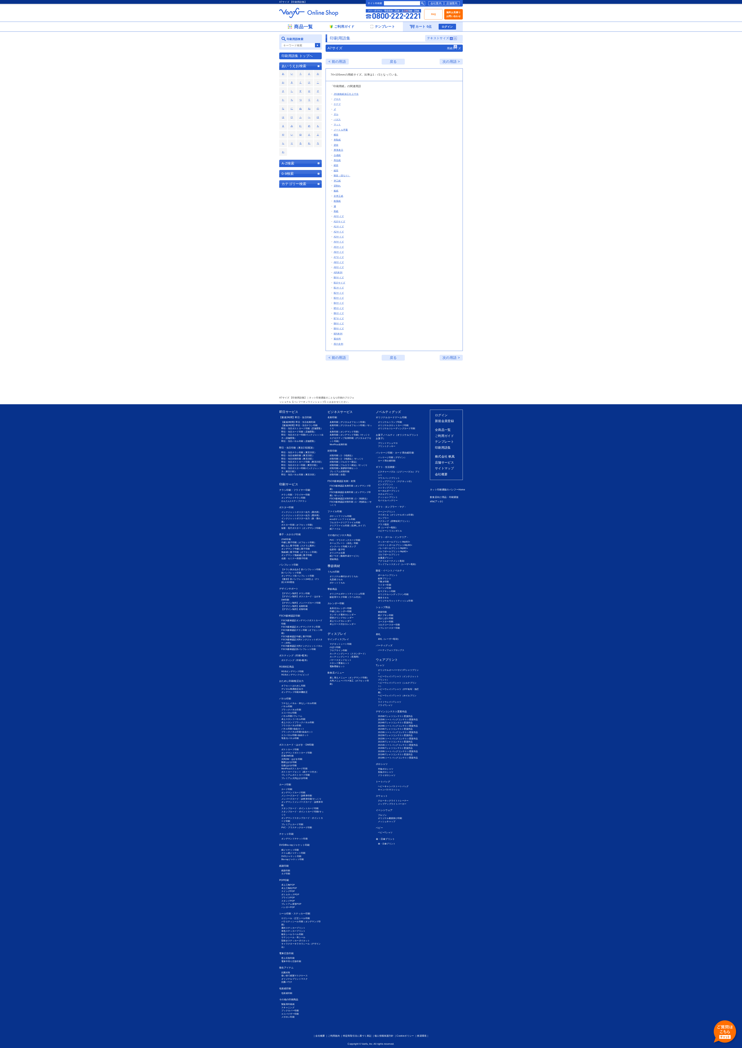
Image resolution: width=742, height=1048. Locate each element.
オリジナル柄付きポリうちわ (344, 576)
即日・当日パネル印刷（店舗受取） (298, 441)
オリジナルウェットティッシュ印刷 (395, 601)
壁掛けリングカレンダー (342, 618)
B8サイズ (339, 323)
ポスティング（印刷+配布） (294, 655)
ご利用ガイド (444, 435)
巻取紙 (337, 139)
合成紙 (337, 155)
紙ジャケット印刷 (290, 850)
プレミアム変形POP (291, 904)
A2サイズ (339, 231)
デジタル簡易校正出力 (292, 689)
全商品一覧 (443, 429)
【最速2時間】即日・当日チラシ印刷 (299, 425)
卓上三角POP (288, 885)
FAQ (433, 14)
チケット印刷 (286, 834)
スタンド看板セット (339, 663)
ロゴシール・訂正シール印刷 (295, 918)
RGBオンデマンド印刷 (292, 671)
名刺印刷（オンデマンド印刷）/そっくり (350, 435)
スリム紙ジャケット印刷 (293, 853)
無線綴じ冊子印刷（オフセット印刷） (299, 552)
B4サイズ (339, 303)
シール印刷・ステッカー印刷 (294, 913)
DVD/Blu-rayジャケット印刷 (294, 845)
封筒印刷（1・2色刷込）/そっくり (346, 459)
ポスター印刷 (286, 507)
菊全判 (337, 338)
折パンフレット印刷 (291, 573)
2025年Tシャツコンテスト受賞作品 (395, 716)
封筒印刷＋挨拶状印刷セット (344, 468)
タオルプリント (385, 494)
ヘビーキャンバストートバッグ (393, 786)
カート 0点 (423, 26)
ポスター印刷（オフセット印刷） (297, 525)
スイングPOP (288, 891)
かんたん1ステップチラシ (294, 501)
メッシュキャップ (387, 821)
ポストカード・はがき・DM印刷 (296, 744)
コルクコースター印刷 (389, 624)
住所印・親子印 (337, 549)
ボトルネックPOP (290, 894)
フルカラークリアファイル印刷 (345, 522)
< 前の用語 (337, 62)
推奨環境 (421, 1035)
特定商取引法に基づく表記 (357, 1035)
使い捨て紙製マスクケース (294, 975)
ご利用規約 (334, 1035)
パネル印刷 (285, 698)
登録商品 (334, 559)
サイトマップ (444, 468)
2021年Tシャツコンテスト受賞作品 (395, 742)
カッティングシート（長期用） (345, 657)
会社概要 (441, 474)
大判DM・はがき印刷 (291, 759)
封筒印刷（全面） (338, 474)
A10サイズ (339, 221)
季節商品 (332, 589)
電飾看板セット (337, 666)
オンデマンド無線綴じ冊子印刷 (296, 555)
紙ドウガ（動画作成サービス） (345, 556)
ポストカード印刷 (290, 749)
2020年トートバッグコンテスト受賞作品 (398, 751)
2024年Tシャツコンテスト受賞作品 (395, 722)
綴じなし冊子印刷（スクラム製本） (298, 545)
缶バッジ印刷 (384, 588)
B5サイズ (339, 308)
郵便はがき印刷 (289, 762)
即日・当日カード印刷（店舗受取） (298, 432)
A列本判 (338, 272)
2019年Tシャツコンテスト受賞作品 (395, 754)
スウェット (382, 796)
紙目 (336, 165)
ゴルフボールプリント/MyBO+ (393, 551)
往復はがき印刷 (289, 765)
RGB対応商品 (286, 666)
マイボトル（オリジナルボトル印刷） (396, 515)
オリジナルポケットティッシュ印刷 (347, 594)
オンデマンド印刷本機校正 (294, 692)
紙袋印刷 (284, 866)
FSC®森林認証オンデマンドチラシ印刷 (300, 627)
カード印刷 (285, 784)
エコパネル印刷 (289, 713)
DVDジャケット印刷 (291, 856)
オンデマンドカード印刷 (293, 792)
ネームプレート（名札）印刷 (344, 543)
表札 (378, 634)
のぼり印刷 (335, 647)
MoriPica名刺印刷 (338, 444)
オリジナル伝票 (337, 553)
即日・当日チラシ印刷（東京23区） (299, 452)
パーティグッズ (384, 645)
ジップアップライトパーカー (392, 804)
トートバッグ (383, 781)
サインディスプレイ (338, 639)
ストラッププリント (388, 488)
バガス (337, 119)
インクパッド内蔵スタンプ (343, 546)
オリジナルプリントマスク (294, 979)
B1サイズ (339, 287)
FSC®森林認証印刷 (289, 615)
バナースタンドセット (340, 660)
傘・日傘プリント (385, 839)
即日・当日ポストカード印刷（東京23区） (302, 462)
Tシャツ (380, 665)
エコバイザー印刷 (290, 1014)
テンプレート (444, 441)
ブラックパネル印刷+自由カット (297, 732)
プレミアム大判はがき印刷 (294, 778)
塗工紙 (337, 180)
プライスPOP (288, 897)
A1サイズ (339, 226)
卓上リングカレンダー (340, 621)
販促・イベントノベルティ (390, 570)
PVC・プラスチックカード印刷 (296, 827)
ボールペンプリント (388, 575)
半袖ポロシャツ (385, 769)
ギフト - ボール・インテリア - (392, 537)
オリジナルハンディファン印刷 (393, 594)
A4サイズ (339, 241)
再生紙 (337, 160)
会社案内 (436, 3)
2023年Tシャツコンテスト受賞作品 (395, 729)
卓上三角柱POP (289, 888)
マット (337, 124)
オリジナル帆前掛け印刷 (390, 818)
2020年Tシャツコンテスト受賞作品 (395, 748)
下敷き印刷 (383, 581)
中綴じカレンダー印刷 (340, 611)
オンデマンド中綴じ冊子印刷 (295, 549)
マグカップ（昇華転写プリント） (394, 521)
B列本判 (338, 333)
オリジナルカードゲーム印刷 (391, 417)
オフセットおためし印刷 (293, 686)
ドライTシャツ (385, 705)
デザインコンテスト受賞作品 (391, 711)
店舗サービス (444, 462)
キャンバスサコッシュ (389, 789)
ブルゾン (382, 815)
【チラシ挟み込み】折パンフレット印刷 (301, 569)
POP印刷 (284, 880)
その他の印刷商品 (288, 999)
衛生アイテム (286, 967)
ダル (336, 114)
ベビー (379, 827)
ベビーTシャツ (385, 832)
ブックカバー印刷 (290, 1010)
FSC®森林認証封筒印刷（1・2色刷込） (349, 498)
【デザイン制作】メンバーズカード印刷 (301, 603)
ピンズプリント (385, 484)
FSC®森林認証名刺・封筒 (342, 481)
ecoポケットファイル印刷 (342, 519)
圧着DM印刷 (287, 756)
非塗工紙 (338, 196)
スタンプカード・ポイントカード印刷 (299, 808)
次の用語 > (451, 62)
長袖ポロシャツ (385, 772)
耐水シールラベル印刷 (292, 934)
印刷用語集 (443, 447)
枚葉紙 (337, 201)
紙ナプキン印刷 (385, 615)
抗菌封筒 (285, 972)
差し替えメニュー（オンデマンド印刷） (349, 677)
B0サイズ (339, 277)
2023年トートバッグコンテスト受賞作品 (398, 732)
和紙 (336, 211)
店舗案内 (451, 3)
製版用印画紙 (287, 1004)
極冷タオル (383, 597)
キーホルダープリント (389, 491)
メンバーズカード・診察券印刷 (296, 795)
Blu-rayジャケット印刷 (292, 859)
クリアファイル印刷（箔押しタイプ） (348, 525)
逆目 (336, 145)
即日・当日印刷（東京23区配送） (297, 447)
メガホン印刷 (287, 1017)
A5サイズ (339, 247)
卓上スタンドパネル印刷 (293, 719)
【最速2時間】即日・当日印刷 (295, 417)
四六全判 (338, 344)
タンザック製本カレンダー (343, 614)
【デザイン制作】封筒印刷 (294, 609)
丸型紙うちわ (336, 579)
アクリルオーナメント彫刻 (391, 561)
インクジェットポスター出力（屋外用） (301, 515)
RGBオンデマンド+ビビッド (295, 674)
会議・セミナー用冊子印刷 (294, 558)
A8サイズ (339, 262)
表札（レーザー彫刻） (389, 639)
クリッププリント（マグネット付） (395, 481)
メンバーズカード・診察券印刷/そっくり (301, 799)
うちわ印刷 (334, 571)
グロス (337, 99)
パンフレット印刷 (288, 564)
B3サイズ (339, 298)
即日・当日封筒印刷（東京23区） (297, 459)
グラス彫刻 (383, 524)
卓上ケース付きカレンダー (343, 624)
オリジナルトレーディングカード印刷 (396, 428)
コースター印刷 (385, 621)
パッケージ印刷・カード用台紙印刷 (395, 452)
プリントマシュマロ (388, 443)
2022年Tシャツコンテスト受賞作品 (395, 735)
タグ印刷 (285, 873)
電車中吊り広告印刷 (291, 961)
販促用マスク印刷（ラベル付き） (346, 597)
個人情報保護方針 (384, 1035)
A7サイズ (339, 257)
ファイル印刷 (335, 511)
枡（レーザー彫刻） (388, 527)
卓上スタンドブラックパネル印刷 (297, 722)
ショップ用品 (383, 607)
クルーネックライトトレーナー (393, 800)
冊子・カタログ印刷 (290, 534)
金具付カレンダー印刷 (340, 608)
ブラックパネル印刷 (291, 709)
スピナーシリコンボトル (390, 531)
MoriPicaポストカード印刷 (294, 768)
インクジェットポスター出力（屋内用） (301, 512)
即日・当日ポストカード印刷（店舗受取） (302, 428)
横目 (336, 134)
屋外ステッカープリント (293, 928)
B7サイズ (339, 318)
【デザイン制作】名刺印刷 (294, 606)
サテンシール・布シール (293, 937)
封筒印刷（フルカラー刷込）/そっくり (349, 465)
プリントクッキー (387, 446)
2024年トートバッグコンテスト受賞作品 (398, 726)
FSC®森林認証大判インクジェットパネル (301, 646)
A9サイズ (339, 267)
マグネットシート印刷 (340, 644)
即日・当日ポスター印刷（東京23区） (300, 465)
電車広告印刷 (286, 953)
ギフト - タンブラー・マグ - (391, 506)
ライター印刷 (384, 585)
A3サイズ (339, 236)
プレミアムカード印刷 (292, 824)
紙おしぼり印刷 (385, 618)
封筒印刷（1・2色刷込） (342, 455)
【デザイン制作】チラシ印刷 (295, 593)
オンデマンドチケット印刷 (294, 838)
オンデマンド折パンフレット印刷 (297, 576)
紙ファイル (335, 529)
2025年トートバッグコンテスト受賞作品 (398, 719)
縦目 (336, 170)
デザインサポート (288, 588)
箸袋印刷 (382, 612)
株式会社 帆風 (445, 456)
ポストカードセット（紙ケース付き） (299, 772)
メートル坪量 (341, 129)
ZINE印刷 (286, 539)
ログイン (447, 26)
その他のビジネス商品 (339, 535)
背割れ (337, 185)
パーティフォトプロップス (391, 650)
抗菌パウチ (286, 982)
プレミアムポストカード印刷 (295, 775)
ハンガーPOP (288, 907)
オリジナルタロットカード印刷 (393, 425)
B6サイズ (339, 313)
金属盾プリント (385, 558)
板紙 (336, 190)
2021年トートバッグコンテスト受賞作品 (398, 745)
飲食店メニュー (336, 672)
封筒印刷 (332, 450)
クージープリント (387, 511)
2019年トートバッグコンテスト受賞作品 (398, 758)
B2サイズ (339, 293)
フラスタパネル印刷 (291, 725)
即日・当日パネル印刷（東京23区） (299, 474)
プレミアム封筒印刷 (339, 471)
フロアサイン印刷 (338, 650)
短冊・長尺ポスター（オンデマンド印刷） (302, 528)
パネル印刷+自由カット (293, 729)
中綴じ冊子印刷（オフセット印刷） (298, 542)
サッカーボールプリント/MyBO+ (394, 542)
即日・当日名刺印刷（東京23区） (297, 455)
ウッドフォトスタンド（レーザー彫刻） (397, 564)
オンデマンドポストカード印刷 (296, 753)
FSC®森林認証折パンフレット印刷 (298, 649)
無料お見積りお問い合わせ (453, 14)
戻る (393, 62)
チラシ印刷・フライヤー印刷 (294, 490)
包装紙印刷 (285, 988)
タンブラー (383, 518)
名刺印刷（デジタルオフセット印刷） (348, 422)
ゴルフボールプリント (389, 554)
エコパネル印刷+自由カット (295, 735)
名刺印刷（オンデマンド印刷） (345, 432)
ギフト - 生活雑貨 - (386, 467)
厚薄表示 (338, 150)
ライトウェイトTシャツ (389, 702)
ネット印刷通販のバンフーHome (447, 489)
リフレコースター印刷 (389, 628)
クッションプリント (388, 497)
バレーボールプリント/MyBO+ (393, 548)
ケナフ (337, 104)
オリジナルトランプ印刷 (390, 422)
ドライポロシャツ (387, 775)
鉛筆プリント (384, 578)
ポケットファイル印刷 (340, 516)
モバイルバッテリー (388, 500)
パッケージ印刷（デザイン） (392, 457)
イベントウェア (384, 810)
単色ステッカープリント (293, 931)
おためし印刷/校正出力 (291, 681)
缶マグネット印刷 (387, 591)
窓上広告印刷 (287, 958)
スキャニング (287, 1007)
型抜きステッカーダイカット (295, 940)
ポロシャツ (382, 764)
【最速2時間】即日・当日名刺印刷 (298, 422)
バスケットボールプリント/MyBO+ (395, 545)
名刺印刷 (332, 417)
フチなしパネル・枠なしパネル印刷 (298, 703)
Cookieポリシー (405, 1035)
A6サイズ (339, 252)
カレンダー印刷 (336, 603)
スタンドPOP (288, 901)
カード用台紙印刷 (387, 460)
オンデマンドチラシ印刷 (293, 498)
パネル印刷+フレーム (291, 716)
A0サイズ (339, 216)
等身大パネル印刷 (290, 738)
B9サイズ (339, 328)
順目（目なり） (342, 175)
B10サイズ (339, 282)
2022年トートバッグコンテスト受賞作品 (398, 738)
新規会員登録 (444, 421)
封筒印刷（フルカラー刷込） (344, 462)
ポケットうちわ (337, 583)
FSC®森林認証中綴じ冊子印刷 (296, 636)
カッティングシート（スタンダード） (348, 653)
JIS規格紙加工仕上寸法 (346, 94)
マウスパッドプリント (389, 478)
